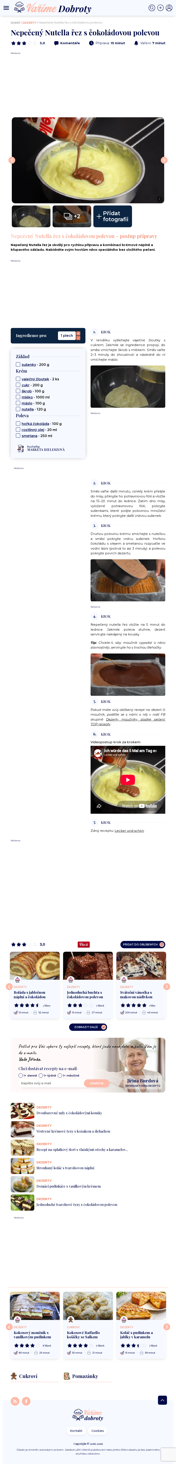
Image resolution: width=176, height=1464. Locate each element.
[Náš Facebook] (26, 1401)
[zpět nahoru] (162, 1400)
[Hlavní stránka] (88, 1415)
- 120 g (34, 409)
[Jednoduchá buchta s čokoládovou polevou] (88, 966)
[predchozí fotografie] (11, 160)
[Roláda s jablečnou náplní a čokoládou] (35, 966)
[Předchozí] (9, 986)
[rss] (15, 1401)
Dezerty (29, 22)
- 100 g (33, 391)
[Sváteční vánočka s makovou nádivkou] (141, 966)
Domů (15, 22)
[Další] (166, 986)
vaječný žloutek (35, 379)
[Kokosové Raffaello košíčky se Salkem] (88, 1306)
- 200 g (35, 365)
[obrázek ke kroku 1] (128, 386)
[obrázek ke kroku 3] (128, 580)
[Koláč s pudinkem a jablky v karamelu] (141, 1306)
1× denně (30, 1075)
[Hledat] (153, 8)
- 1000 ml (36, 397)
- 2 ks (40, 379)
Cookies (97, 1431)
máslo (27, 403)
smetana (29, 436)
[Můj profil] (169, 8)
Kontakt (76, 1431)
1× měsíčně (71, 1075)
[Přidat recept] (161, 8)
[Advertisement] (88, 85)
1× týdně (50, 1075)
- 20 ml (39, 430)
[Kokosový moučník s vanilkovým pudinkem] (35, 1306)
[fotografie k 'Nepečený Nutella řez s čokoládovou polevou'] (31, 216)
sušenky (29, 365)
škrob (27, 391)
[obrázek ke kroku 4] (128, 674)
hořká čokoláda (35, 424)
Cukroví (73, 1327)
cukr (26, 385)
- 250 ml (37, 436)
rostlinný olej (33, 430)
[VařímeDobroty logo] (52, 8)
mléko (27, 397)
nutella (28, 409)
